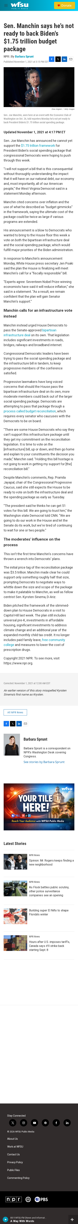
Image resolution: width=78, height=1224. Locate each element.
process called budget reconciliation (30, 411)
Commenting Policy (18, 1178)
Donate (66, 5)
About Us (12, 1139)
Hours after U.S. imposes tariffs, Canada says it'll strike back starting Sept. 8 (49, 946)
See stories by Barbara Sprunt (44, 762)
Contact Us (13, 1154)
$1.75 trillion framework (38, 145)
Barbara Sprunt (24, 56)
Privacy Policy (15, 1162)
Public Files (13, 1170)
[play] (5, 1219)
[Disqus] (39, 1054)
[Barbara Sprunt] (12, 745)
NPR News (34, 855)
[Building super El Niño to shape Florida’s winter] (15, 916)
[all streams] (73, 1219)
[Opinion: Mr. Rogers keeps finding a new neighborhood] (15, 862)
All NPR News (15, 712)
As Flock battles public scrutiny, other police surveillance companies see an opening (49, 891)
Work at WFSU (15, 1146)
